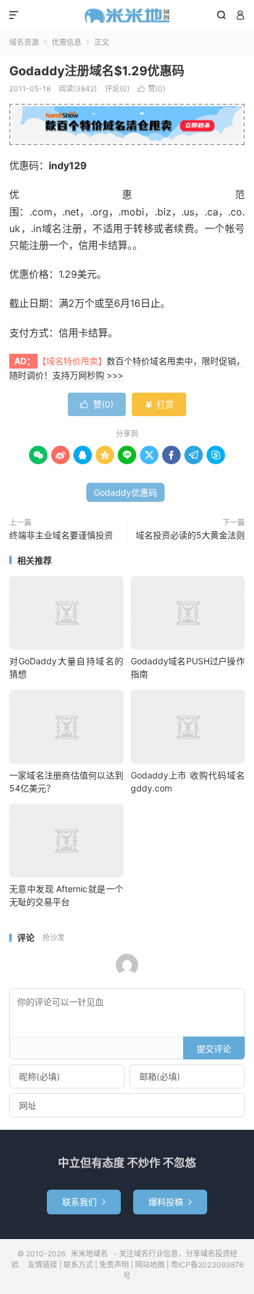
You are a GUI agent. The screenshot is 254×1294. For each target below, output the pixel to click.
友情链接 (42, 1264)
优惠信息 (66, 42)
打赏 (159, 404)
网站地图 (150, 1264)
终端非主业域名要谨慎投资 (61, 535)
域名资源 (24, 42)
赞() (151, 88)
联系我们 (83, 1201)
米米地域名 (127, 15)
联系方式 (78, 1264)
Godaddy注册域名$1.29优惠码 (96, 71)
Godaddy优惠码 (125, 492)
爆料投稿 (170, 1201)
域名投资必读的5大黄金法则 (190, 535)
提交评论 (214, 1048)
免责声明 (114, 1264)
